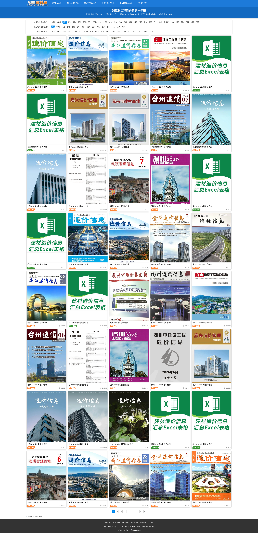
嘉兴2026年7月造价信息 (78, 147)
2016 (107, 31)
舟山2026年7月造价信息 (161, 87)
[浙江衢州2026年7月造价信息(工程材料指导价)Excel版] (211, 173)
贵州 (125, 22)
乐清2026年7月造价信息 (78, 206)
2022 (75, 31)
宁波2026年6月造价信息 (37, 444)
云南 (115, 22)
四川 (120, 22)
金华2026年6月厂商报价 (202, 264)
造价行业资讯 (134, 522)
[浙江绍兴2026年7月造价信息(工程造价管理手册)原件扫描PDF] (129, 178)
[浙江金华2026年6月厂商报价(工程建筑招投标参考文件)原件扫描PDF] (211, 239)
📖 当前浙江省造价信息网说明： (34, 516)
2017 (102, 31)
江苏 (69, 22)
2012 (129, 31)
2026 (53, 31)
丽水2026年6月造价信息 (120, 264)
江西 (140, 22)
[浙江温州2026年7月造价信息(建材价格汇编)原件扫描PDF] (170, 180)
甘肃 (172, 22)
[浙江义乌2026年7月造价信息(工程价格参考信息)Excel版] (46, 113)
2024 (64, 31)
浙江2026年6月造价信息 (37, 323)
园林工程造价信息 (90, 3)
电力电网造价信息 (126, 3)
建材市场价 (143, 522)
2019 (91, 31)
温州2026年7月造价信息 (161, 206)
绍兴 (73, 27)
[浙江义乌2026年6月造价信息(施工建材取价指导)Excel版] (88, 291)
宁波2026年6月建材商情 (78, 444)
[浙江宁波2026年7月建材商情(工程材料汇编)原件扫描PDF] (46, 180)
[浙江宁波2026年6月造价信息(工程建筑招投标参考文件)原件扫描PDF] (46, 418)
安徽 (130, 22)
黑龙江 (166, 22)
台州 (93, 27)
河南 (90, 22)
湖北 (84, 22)
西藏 (187, 22)
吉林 (160, 22)
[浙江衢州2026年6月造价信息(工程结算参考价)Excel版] (170, 411)
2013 (124, 31)
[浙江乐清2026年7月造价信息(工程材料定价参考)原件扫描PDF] (88, 180)
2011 (135, 31)
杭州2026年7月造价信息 (37, 87)
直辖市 (58, 22)
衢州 (103, 27)
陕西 (135, 22)
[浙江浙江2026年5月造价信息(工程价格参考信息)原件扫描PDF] (129, 477)
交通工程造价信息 (108, 3)
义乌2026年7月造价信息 (37, 147)
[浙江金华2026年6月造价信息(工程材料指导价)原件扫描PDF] (170, 239)
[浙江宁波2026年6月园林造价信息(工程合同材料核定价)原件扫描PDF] (129, 418)
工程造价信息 (56, 3)
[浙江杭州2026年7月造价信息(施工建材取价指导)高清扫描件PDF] (46, 62)
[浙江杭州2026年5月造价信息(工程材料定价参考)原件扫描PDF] (211, 477)
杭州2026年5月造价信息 (202, 503)
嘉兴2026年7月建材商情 (120, 147)
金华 (78, 27)
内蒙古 (198, 22)
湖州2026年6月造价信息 (161, 385)
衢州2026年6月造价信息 (161, 323)
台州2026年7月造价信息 (161, 147)
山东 (145, 22)
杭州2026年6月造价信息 (78, 264)
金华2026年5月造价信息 (161, 503)
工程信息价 (108, 522)
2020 (86, 31)
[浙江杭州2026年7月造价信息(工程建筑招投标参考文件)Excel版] (46, 233)
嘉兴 (88, 27)
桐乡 (123, 27)
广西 (105, 22)
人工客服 (150, 522)
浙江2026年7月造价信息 (120, 87)
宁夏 (177, 22)
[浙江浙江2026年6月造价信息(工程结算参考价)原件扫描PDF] (46, 297)
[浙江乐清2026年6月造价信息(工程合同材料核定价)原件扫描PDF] (88, 357)
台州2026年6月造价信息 (37, 385)
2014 (118, 31)
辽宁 (155, 22)
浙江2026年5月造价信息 (120, 503)
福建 (74, 22)
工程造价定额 (142, 3)
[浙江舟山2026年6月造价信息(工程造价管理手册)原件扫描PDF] (211, 295)
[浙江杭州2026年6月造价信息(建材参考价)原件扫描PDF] (88, 239)
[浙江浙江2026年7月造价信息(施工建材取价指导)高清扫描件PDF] (129, 62)
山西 (150, 22)
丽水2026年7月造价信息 (78, 87)
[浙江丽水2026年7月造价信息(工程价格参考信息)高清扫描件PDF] (88, 62)
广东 (100, 22)
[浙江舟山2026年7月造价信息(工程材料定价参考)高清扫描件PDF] (170, 62)
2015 (113, 31)
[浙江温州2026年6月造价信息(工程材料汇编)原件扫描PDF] (129, 355)
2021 (80, 31)
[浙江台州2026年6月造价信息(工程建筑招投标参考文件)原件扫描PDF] (46, 356)
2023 (69, 31)
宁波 (63, 27)
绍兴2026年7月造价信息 (120, 206)
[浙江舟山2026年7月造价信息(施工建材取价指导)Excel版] (211, 55)
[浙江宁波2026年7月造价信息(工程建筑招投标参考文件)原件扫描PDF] (211, 120)
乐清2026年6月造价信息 (78, 385)
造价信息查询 (116, 522)
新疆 (192, 22)
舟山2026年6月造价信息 (202, 323)
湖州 (83, 27)
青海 (182, 22)
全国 (53, 22)
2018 (97, 31)
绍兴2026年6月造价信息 (37, 503)
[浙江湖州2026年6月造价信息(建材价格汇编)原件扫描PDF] (170, 355)
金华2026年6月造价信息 (161, 264)
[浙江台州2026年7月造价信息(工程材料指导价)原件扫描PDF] (170, 120)
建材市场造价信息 (73, 3)
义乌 (113, 27)
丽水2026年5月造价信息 (78, 503)
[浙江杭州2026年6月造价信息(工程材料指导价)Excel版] (211, 411)
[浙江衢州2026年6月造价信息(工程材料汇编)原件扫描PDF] (170, 297)
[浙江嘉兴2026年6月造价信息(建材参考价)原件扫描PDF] (211, 356)
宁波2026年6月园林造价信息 (121, 444)
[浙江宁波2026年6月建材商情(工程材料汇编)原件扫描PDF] (88, 418)
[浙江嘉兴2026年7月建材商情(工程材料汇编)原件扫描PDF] (129, 121)
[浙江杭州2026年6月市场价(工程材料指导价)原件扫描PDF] (129, 297)
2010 (140, 31)
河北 (95, 22)
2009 (145, 31)
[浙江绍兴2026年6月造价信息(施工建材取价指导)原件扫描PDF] (46, 475)
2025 (58, 31)
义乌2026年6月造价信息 (78, 323)
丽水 (108, 27)
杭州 (58, 27)
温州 (68, 27)
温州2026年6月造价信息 (120, 385)
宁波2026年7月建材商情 (37, 206)
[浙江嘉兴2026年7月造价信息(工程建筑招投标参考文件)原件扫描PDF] (88, 121)
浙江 (64, 22)
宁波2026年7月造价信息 (202, 147)
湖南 (79, 22)
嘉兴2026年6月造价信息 (202, 385)
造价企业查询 (125, 522)
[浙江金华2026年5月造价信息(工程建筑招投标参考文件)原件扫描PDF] (170, 477)
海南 (110, 22)
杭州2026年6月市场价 (119, 323)
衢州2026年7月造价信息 (202, 206)
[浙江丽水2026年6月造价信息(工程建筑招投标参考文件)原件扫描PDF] (129, 239)
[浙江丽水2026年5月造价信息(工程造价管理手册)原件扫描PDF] (88, 477)
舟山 (98, 27)
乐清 (118, 27)
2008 (151, 31)
